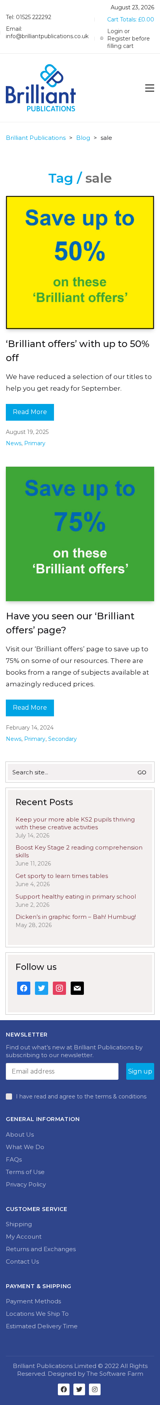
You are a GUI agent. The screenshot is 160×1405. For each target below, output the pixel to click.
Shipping (19, 1224)
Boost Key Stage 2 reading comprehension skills (79, 851)
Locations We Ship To (37, 1313)
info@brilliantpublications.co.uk (47, 36)
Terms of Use (25, 1172)
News (13, 443)
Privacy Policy (26, 1184)
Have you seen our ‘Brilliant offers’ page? (70, 623)
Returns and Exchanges (41, 1249)
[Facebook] (64, 1389)
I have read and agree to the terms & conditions (81, 1096)
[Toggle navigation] (149, 88)
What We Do (25, 1147)
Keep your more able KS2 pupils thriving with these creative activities (75, 823)
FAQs (14, 1159)
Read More (30, 412)
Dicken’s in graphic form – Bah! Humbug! (76, 916)
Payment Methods (33, 1301)
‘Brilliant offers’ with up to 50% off (78, 350)
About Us (20, 1134)
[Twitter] (79, 1389)
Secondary (62, 738)
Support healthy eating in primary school (76, 896)
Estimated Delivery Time (42, 1326)
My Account (24, 1236)
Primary (34, 443)
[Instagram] (95, 1389)
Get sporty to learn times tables (62, 876)
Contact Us (22, 1261)
